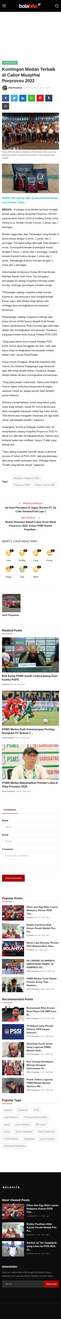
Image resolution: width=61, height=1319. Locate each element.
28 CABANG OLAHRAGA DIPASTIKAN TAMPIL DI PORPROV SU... (41, 964)
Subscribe (51, 1284)
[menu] (4, 6)
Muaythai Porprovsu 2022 (26, 478)
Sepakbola (29, 1139)
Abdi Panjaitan (10, 615)
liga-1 (6, 1124)
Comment (7, 849)
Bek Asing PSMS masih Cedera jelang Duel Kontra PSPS (29, 678)
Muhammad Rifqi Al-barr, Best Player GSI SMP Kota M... (41, 1011)
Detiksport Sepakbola (14, 1146)
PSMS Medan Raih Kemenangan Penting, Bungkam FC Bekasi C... (28, 731)
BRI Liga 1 (41, 1124)
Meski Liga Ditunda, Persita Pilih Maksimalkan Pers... (42, 944)
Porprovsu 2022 (21, 485)
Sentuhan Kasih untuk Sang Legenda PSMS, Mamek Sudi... (40, 1047)
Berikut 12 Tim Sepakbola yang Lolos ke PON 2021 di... (42, 1246)
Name (5, 820)
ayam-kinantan (47, 1139)
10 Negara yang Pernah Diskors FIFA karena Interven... (40, 1029)
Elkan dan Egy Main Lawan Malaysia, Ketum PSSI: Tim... (42, 910)
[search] (57, 6)
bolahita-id (23, 1110)
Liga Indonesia (11, 1117)
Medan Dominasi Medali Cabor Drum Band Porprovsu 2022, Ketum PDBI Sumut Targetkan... (30, 526)
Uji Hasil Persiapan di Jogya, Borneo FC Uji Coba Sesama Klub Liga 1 (30, 509)
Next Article (28, 518)
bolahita (5, 684)
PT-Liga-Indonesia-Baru (35, 1117)
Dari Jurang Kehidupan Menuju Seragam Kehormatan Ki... (40, 1065)
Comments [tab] (10, 809)
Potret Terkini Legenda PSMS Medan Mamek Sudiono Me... (40, 1083)
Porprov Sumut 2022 (45, 485)
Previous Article (33, 503)
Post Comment (13, 878)
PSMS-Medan (11, 1139)
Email (5, 834)
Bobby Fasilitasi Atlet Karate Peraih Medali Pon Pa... (41, 928)
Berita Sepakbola (24, 1131)
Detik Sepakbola (46, 1131)
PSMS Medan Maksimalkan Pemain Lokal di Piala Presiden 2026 (30, 784)
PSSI (36, 1110)
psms (7, 1131)
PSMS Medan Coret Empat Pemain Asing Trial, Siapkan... (42, 982)
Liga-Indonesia (22, 1124)
